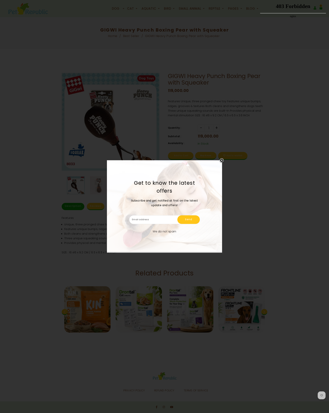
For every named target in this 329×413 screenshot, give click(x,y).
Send (188, 219)
